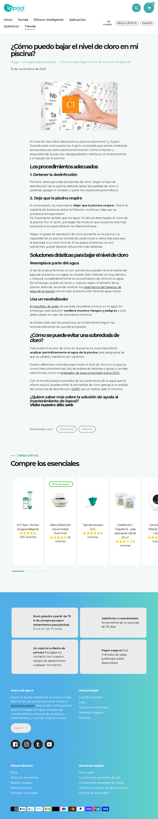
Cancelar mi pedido (24, 793)
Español (147, 23)
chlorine (87, 429)
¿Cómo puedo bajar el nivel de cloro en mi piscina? (95, 62)
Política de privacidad (93, 793)
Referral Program (91, 712)
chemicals (66, 429)
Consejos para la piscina (39, 62)
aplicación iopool (23, 705)
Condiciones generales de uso (100, 777)
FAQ (82, 702)
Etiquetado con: (41, 429)
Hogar (15, 62)
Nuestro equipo (22, 783)
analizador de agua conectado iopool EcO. (90, 373)
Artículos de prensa (24, 777)
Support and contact (93, 707)
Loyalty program (91, 697)
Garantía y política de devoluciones (103, 788)
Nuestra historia (21, 788)
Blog (14, 772)
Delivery (84, 718)
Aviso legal (86, 772)
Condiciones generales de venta (101, 783)
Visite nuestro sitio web (51, 404)
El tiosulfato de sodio (44, 306)
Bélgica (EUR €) (127, 23)
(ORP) (75, 389)
